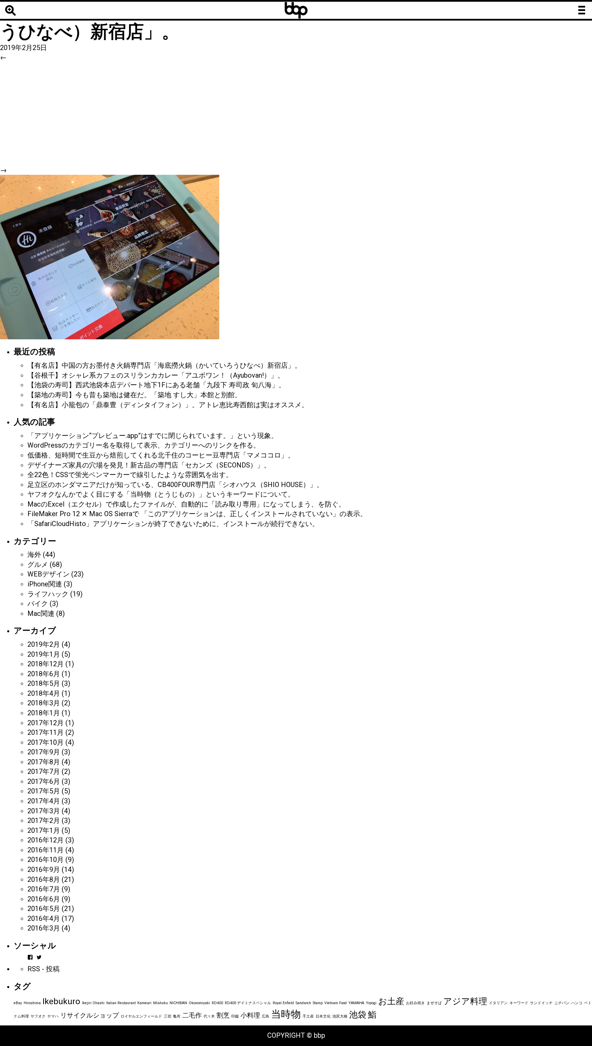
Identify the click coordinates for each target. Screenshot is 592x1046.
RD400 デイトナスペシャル (248, 1003)
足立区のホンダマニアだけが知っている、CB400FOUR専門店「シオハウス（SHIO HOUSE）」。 (175, 485)
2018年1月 (43, 713)
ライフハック (48, 594)
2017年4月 (43, 801)
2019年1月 (43, 654)
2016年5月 (43, 908)
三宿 (167, 1016)
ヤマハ (53, 1016)
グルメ (37, 564)
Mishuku (160, 1003)
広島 (265, 1016)
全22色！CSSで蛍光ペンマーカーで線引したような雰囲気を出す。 (130, 475)
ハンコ (576, 1003)
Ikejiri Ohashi (93, 1003)
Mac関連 (40, 613)
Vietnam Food (335, 1003)
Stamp (318, 1003)
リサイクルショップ (89, 1015)
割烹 (223, 1015)
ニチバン (561, 1003)
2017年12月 (45, 723)
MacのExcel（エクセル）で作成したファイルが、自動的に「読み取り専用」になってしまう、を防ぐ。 (186, 504)
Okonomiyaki (199, 1003)
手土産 (308, 1016)
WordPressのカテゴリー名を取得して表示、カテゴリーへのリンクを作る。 (143, 445)
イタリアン (498, 1003)
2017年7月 (43, 771)
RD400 (217, 1003)
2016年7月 (43, 889)
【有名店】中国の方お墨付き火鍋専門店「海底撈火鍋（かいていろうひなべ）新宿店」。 (164, 365)
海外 (34, 554)
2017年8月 (43, 762)
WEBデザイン (48, 574)
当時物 (286, 1014)
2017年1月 (43, 830)
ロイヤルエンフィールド (141, 1016)
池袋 (357, 1015)
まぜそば (434, 1003)
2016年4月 (43, 918)
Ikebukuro (61, 1001)
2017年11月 (45, 732)
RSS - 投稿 (43, 969)
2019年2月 (43, 644)
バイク (37, 603)
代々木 (209, 1016)
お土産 (391, 1001)
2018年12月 (45, 664)
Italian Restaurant (121, 1003)
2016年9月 (43, 869)
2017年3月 (43, 811)
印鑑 (235, 1016)
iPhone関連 (44, 584)
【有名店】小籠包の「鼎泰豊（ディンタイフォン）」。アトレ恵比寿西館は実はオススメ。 (167, 405)
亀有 (177, 1016)
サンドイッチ (541, 1003)
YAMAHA (356, 1003)
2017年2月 (43, 820)
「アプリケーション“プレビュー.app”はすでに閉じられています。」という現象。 (152, 435)
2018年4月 (43, 693)
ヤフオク (38, 1016)
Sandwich (303, 1003)
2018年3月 (43, 703)
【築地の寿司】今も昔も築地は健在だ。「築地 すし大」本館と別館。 (134, 395)
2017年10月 (45, 742)
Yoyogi (371, 1003)
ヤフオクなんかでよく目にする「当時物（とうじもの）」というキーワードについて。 (161, 494)
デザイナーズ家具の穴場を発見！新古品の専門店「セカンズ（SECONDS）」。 (149, 465)
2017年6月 (43, 781)
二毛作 (192, 1015)
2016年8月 (43, 879)
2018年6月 (43, 674)
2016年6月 (43, 899)
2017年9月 (43, 752)
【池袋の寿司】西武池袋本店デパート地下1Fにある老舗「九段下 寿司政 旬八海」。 (156, 385)
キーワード (518, 1003)
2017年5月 (43, 791)
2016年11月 (45, 850)
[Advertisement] (296, 114)
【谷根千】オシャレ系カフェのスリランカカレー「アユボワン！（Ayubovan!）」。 (155, 375)
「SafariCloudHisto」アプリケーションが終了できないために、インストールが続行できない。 (173, 524)
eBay (18, 1003)
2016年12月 (45, 840)
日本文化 (323, 1016)
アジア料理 (465, 1001)
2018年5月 (43, 683)
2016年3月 (43, 928)
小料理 (250, 1015)
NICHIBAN (178, 1003)
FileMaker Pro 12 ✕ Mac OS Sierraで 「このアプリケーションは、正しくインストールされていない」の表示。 (197, 514)
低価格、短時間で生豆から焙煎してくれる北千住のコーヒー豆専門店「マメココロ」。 (161, 455)
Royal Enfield (283, 1003)
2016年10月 (45, 859)
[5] (109, 257)
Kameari (144, 1003)
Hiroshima (32, 1003)
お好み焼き (415, 1003)
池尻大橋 (339, 1016)
